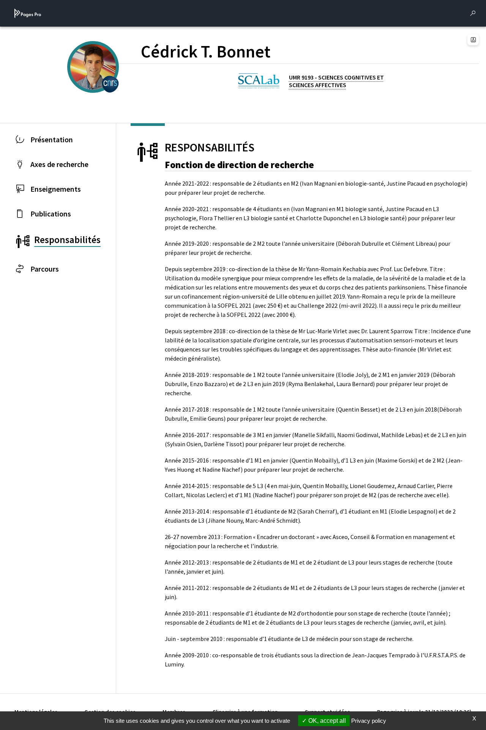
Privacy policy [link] (368, 720)
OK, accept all (326, 720)
